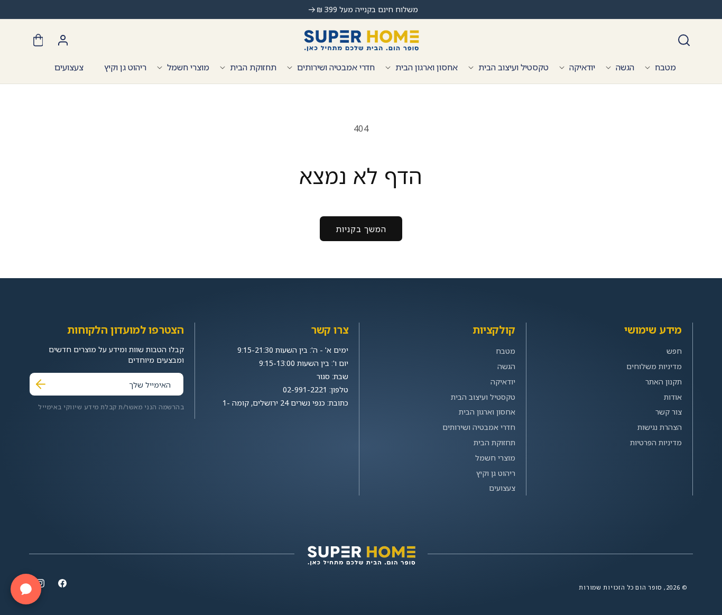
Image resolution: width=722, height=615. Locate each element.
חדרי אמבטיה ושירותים (336, 67)
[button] (684, 40)
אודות (673, 397)
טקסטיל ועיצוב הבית (513, 67)
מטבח (665, 67)
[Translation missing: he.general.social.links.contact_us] (26, 589)
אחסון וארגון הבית (426, 67)
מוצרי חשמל (188, 67)
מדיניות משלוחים (654, 366)
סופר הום (648, 587)
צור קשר (668, 412)
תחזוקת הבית (253, 67)
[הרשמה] (40, 384)
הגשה (625, 67)
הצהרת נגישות (659, 427)
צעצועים (502, 488)
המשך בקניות (361, 229)
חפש (674, 351)
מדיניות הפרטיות (656, 442)
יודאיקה (582, 67)
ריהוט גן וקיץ (495, 473)
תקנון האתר (663, 382)
